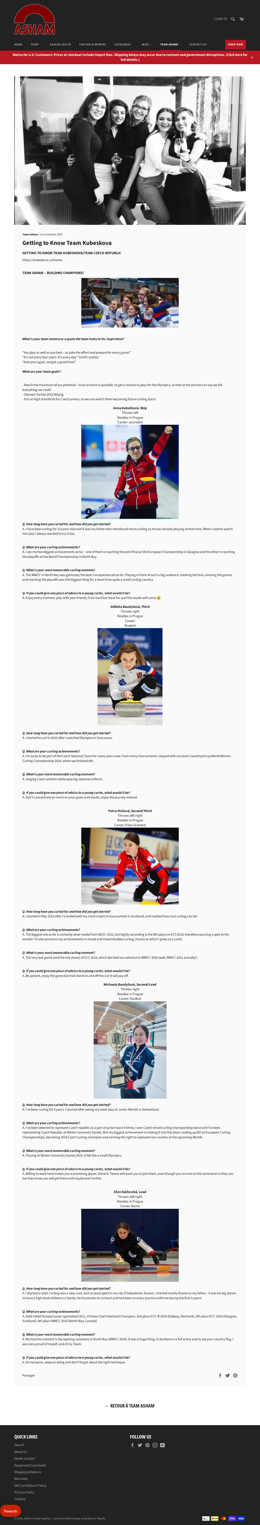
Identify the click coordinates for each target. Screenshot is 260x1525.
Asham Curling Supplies (37, 1518)
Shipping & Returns (27, 1472)
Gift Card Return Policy (30, 1485)
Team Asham (169, 45)
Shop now (235, 45)
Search (19, 1445)
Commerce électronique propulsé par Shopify (79, 1518)
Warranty (21, 1478)
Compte (221, 19)
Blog (146, 45)
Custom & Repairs (92, 45)
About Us (20, 1451)
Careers (19, 1499)
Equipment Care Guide (30, 1465)
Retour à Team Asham (132, 1405)
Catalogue (123, 45)
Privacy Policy (24, 1492)
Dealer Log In (60, 45)
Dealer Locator (24, 1458)
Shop (35, 45)
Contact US (198, 45)
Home (18, 45)
